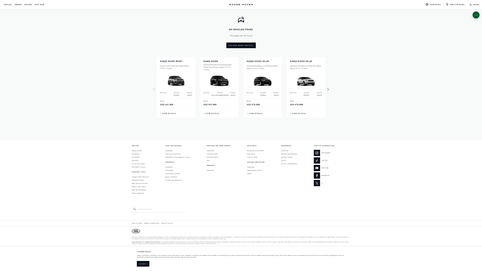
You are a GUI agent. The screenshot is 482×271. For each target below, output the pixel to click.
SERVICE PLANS (212, 154)
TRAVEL (283, 160)
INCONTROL (169, 170)
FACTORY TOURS (287, 157)
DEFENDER (135, 154)
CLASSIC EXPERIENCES (289, 164)
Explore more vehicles (241, 45)
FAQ (208, 160)
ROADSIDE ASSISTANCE (255, 151)
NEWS (249, 174)
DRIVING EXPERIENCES (289, 154)
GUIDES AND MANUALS (173, 180)
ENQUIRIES (251, 154)
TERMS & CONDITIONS (152, 223)
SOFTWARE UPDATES (172, 174)
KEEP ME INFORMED (139, 190)
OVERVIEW (169, 151)
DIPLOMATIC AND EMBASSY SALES (177, 157)
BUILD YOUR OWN (138, 164)
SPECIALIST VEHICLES (173, 154)
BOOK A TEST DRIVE (139, 187)
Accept (143, 264)
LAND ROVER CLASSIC (255, 170)
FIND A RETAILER (138, 193)
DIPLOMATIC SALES (138, 167)
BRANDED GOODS (138, 180)
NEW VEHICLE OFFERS (140, 183)
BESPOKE (135, 160)
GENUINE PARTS (212, 157)
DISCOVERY (136, 157)
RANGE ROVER (137, 151)
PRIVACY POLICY (167, 223)
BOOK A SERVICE (171, 177)
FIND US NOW (252, 157)
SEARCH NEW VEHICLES (140, 177)
